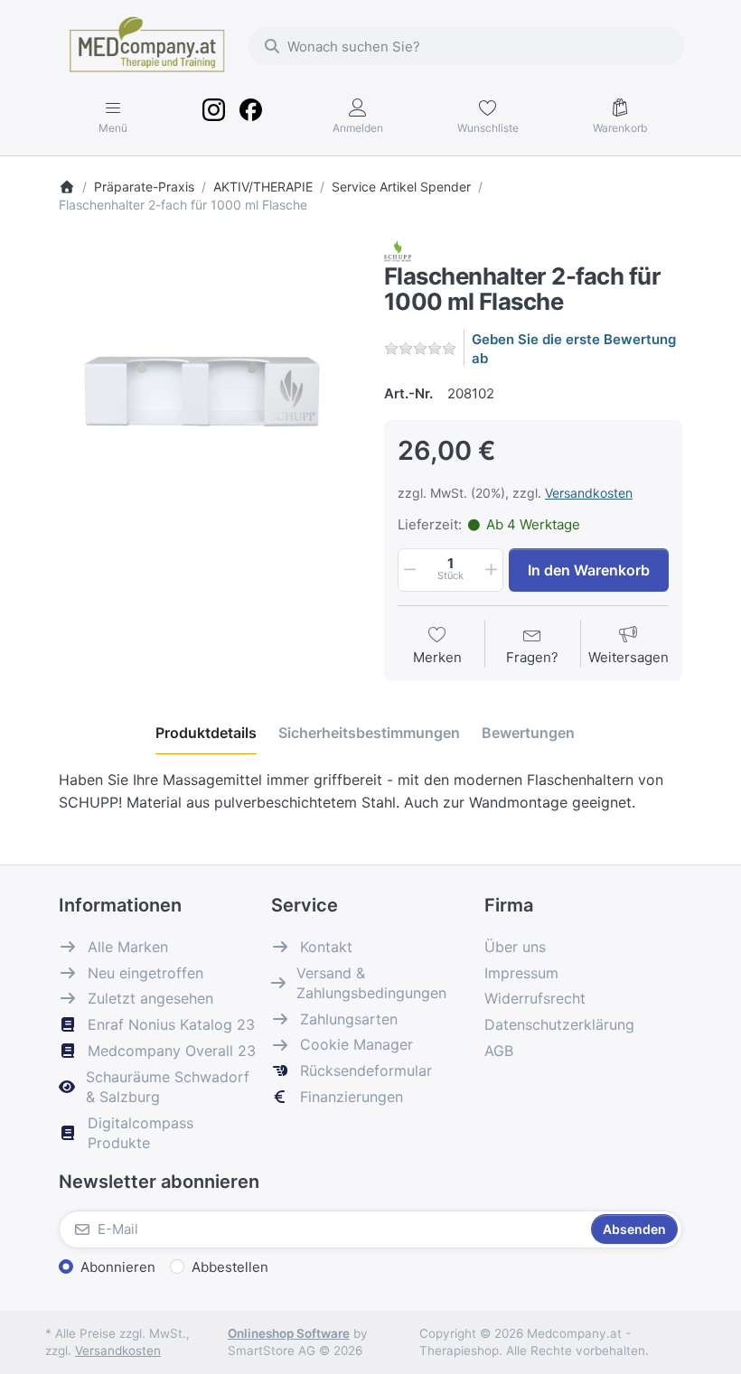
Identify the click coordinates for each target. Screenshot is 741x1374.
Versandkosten (589, 492)
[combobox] (466, 46)
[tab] (206, 732)
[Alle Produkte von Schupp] (397, 249)
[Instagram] (214, 116)
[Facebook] (250, 116)
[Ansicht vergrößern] (208, 389)
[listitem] (208, 389)
